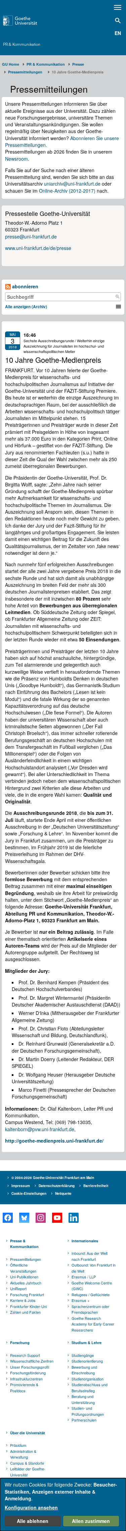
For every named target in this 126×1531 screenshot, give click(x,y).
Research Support (25, 1355)
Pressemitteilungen (25, 1259)
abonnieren (24, 286)
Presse (78, 64)
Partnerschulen (84, 1420)
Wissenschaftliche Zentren (31, 1361)
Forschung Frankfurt (27, 1294)
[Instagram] (40, 1218)
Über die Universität (27, 1432)
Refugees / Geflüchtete (91, 1294)
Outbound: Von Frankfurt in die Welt (94, 1268)
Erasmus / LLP (84, 1276)
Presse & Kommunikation (24, 1243)
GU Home (10, 64)
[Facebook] (7, 1218)
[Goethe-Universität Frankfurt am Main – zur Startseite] (28, 20)
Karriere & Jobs (23, 1300)
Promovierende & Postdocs (24, 1387)
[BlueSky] (24, 1218)
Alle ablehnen (32, 1521)
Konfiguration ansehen (31, 1507)
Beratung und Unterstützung (83, 1399)
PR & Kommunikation (21, 44)
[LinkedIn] (73, 1218)
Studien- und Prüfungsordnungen (88, 1411)
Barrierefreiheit (95, 1185)
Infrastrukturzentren (26, 1378)
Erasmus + (80, 1300)
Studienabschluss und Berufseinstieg (90, 1387)
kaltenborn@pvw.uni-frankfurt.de (39, 1129)
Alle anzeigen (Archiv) (26, 307)
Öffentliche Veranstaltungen (23, 1268)
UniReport (18, 1288)
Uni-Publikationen (24, 1276)
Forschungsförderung (28, 1372)
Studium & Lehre (86, 1342)
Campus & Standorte (27, 1463)
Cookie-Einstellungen (28, 1193)
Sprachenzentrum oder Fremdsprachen (90, 1309)
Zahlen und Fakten (25, 1312)
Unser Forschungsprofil (29, 1367)
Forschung (20, 1342)
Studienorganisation (87, 1378)
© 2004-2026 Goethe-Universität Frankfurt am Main (52, 1177)
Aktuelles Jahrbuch (25, 1282)
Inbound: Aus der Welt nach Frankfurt (90, 1256)
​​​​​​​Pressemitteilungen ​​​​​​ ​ (26, 71)
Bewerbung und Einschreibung (84, 1370)
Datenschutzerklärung (57, 1185)
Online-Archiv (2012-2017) (67, 190)
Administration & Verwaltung (23, 1454)
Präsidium (18, 1445)
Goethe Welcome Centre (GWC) (92, 1285)
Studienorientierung (87, 1361)
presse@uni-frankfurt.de (31, 236)
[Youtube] (57, 1218)
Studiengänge (83, 1355)
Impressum (20, 1185)
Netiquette (63, 1193)
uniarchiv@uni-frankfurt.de (72, 183)
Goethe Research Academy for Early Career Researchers (93, 1324)
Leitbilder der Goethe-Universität (27, 1471)
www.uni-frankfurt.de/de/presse (38, 248)
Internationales (85, 1240)
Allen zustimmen (91, 1521)
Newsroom (16, 158)
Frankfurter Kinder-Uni (28, 1306)
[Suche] (117, 297)
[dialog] (63, 1504)
